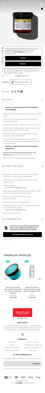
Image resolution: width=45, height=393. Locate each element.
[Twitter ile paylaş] (15, 91)
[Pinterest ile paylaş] (18, 91)
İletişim (12, 345)
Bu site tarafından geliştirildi (22, 382)
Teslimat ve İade (33, 342)
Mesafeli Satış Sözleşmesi (33, 345)
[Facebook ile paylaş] (12, 91)
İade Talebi (33, 350)
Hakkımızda (12, 342)
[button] (38, 279)
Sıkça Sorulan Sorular (12, 347)
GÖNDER (36, 364)
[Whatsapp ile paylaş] (21, 91)
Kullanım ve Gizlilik (12, 350)
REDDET (23, 64)
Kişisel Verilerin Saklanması (33, 347)
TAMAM (23, 58)
